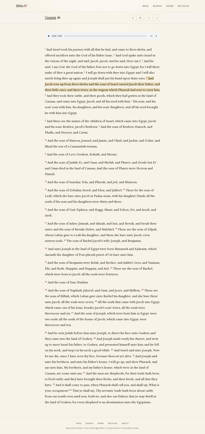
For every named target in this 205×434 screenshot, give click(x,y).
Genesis (50, 18)
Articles (183, 6)
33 (54, 384)
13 (46, 181)
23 (46, 282)
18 (116, 229)
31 (133, 355)
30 (112, 350)
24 (46, 290)
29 (95, 338)
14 (46, 189)
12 (46, 162)
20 (46, 248)
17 (46, 223)
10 (46, 140)
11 (45, 154)
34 (70, 390)
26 (96, 301)
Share (170, 6)
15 (124, 189)
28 (46, 332)
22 (111, 268)
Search (157, 6)
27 (72, 313)
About (125, 423)
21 (46, 262)
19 (65, 240)
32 (84, 373)
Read (146, 6)
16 (46, 209)
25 (142, 290)
